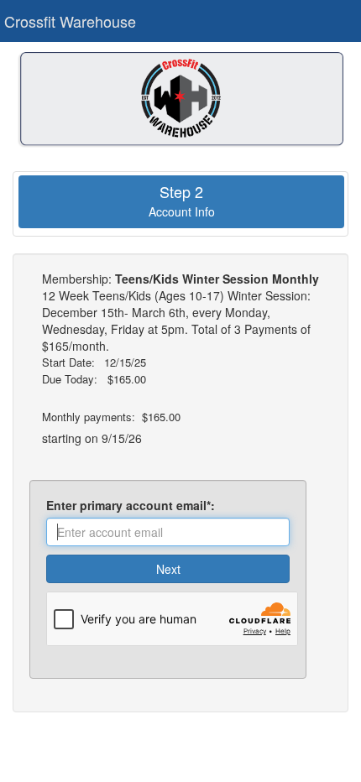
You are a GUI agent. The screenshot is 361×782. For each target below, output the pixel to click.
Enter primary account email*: (134, 505)
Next (168, 568)
